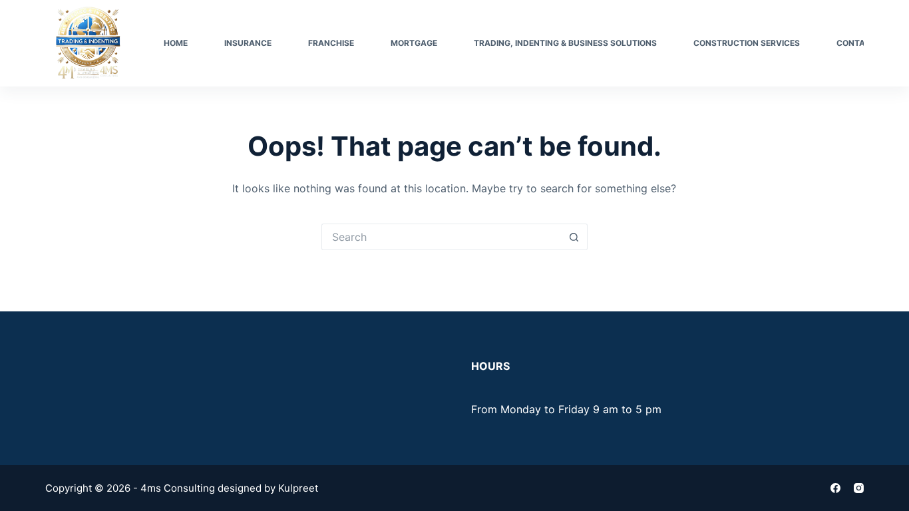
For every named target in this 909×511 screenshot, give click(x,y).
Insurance (248, 43)
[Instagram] (859, 488)
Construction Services (746, 43)
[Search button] (574, 237)
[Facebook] (835, 488)
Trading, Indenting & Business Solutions (565, 43)
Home (176, 43)
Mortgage (414, 43)
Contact (856, 43)
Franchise (331, 43)
